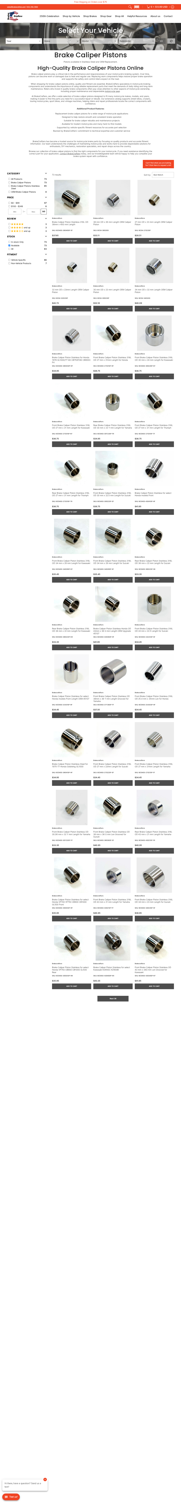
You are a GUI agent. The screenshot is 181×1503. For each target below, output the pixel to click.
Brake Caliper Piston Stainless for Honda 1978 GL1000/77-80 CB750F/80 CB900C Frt (71, 360)
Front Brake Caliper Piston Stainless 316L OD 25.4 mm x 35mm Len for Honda (154, 697)
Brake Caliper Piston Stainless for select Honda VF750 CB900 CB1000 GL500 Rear (70, 969)
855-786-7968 (32, 7)
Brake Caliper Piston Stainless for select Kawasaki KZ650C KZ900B (111, 968)
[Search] (130, 7)
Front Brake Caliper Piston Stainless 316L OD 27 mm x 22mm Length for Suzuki (112, 765)
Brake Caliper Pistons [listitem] (21, 182)
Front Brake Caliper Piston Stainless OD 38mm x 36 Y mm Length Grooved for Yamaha (111, 698)
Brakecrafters (57, 218)
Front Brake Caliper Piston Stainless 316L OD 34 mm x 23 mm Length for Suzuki (154, 900)
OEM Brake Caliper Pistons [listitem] (23, 192)
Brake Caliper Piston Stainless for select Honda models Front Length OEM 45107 (70, 697)
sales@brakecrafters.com (16, 7)
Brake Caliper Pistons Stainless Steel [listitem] (25, 187)
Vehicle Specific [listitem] (18, 260)
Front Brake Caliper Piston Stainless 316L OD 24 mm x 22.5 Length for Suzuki (154, 629)
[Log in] (172, 7)
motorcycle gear (112, 91)
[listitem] (27, 203)
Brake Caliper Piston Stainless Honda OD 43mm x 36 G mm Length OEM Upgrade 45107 (112, 631)
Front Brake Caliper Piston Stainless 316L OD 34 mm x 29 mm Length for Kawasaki (71, 562)
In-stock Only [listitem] (17, 242)
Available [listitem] (15, 245)
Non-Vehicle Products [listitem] (21, 263)
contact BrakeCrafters (70, 153)
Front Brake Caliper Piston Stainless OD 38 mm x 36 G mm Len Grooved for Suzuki (111, 834)
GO (43, 211)
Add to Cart (71, 241)
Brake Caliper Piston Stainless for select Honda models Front (153, 494)
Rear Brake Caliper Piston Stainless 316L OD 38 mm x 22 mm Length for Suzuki (153, 562)
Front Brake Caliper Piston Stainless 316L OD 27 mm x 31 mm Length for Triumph (154, 426)
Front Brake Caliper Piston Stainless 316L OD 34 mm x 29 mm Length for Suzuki (112, 562)
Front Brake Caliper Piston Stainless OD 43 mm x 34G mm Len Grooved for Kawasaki (153, 969)
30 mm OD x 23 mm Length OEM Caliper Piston (112, 290)
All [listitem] (12, 249)
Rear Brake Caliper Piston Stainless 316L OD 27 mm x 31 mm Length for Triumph (71, 494)
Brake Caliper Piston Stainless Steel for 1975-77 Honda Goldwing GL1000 (70, 765)
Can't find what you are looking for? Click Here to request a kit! (158, 164)
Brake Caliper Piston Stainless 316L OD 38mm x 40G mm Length (70, 223)
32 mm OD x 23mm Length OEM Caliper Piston (70, 290)
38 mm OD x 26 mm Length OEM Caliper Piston (112, 223)
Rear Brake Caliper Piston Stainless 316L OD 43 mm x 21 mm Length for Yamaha (153, 833)
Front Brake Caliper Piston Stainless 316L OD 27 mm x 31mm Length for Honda (112, 358)
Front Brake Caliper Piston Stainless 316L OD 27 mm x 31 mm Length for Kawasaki (71, 426)
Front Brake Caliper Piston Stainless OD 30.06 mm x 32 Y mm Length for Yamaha (71, 833)
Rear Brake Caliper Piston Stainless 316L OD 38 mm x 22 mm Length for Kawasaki (71, 629)
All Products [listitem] (16, 179)
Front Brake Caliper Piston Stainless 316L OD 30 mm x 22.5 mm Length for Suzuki (112, 494)
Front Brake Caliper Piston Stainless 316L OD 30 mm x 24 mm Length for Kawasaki (154, 358)
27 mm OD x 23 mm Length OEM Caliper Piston (153, 223)
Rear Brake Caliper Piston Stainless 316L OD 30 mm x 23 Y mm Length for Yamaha (112, 426)
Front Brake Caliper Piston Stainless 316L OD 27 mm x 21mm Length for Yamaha (154, 765)
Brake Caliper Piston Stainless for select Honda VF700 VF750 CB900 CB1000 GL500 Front (70, 902)
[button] (136, 7)
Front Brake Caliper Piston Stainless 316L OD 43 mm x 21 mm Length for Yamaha (112, 900)
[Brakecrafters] (15, 16)
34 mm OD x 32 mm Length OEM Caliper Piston (154, 290)
